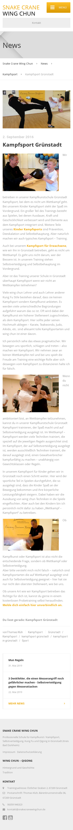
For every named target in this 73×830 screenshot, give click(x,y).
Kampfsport (35, 632)
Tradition (8, 772)
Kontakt (36, 22)
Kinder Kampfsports (28, 229)
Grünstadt (54, 632)
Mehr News (16, 703)
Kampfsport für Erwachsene (46, 246)
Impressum (9, 752)
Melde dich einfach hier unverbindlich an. (32, 605)
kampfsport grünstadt (35, 636)
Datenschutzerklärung (29, 752)
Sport (25, 640)
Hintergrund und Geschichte (18, 767)
